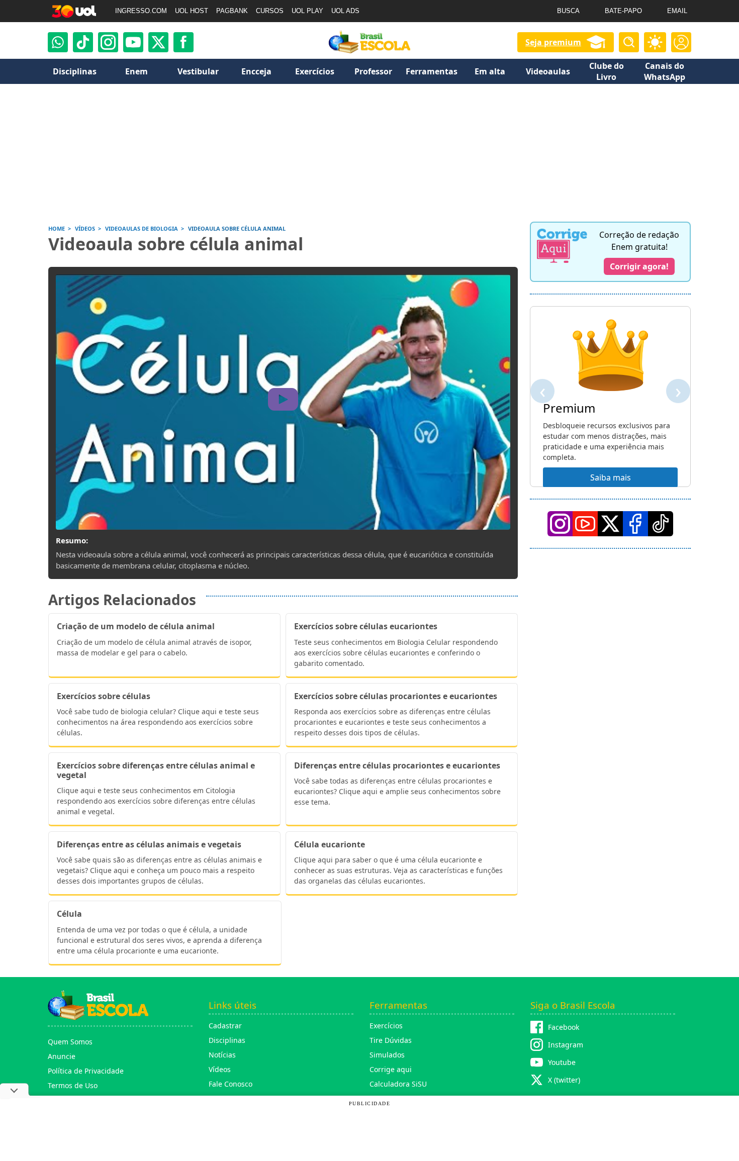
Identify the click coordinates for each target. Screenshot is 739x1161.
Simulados (387, 1054)
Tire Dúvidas (390, 1040)
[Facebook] (635, 523)
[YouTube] (585, 523)
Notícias (222, 1054)
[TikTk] (660, 523)
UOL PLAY (307, 11)
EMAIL (677, 11)
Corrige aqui (390, 1069)
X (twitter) (564, 1080)
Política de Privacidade (86, 1071)
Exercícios (386, 1025)
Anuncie (61, 1056)
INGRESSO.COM (141, 11)
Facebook (563, 1027)
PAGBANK (232, 11)
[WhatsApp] (58, 42)
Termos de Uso (73, 1085)
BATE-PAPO (623, 11)
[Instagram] (108, 42)
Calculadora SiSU (398, 1084)
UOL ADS (345, 11)
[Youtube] (133, 42)
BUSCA (568, 11)
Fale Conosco (230, 1084)
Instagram (565, 1044)
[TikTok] (83, 42)
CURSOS (270, 11)
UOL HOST (191, 11)
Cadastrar (225, 1025)
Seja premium (553, 42)
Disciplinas (227, 1040)
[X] (158, 42)
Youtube (562, 1062)
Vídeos (220, 1069)
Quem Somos (70, 1041)
